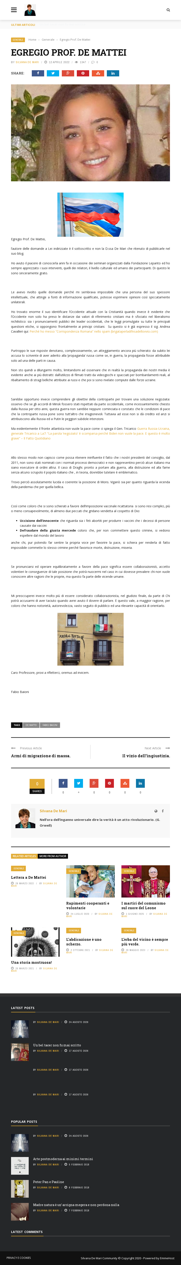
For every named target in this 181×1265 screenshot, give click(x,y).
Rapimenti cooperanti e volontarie (87, 905)
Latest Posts (22, 1008)
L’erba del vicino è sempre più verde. (144, 941)
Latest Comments (27, 1232)
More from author (53, 856)
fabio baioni (50, 725)
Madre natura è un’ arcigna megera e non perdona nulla (76, 1205)
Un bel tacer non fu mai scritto (57, 1045)
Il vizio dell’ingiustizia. (146, 755)
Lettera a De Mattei (28, 877)
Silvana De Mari (27, 62)
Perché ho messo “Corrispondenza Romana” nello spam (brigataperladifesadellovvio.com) (94, 331)
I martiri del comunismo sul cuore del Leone (143, 905)
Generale (18, 39)
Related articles (24, 856)
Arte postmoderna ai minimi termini (63, 1159)
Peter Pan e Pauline (48, 1182)
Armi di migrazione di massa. (40, 755)
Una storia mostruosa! (31, 962)
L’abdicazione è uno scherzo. (84, 941)
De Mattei (31, 725)
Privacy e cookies (19, 1258)
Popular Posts (24, 1121)
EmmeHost (166, 1258)
